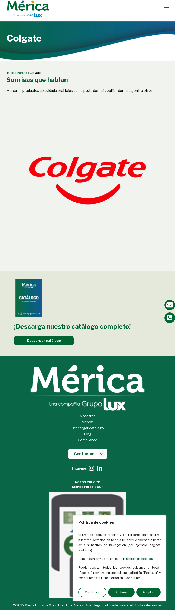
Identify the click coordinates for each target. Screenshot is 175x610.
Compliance (87, 440)
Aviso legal (93, 605)
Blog (87, 434)
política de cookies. (139, 559)
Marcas (21, 73)
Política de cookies (148, 605)
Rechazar (121, 592)
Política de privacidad (118, 605)
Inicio (10, 73)
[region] (119, 558)
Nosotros (87, 416)
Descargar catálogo (87, 428)
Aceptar (148, 592)
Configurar (92, 592)
